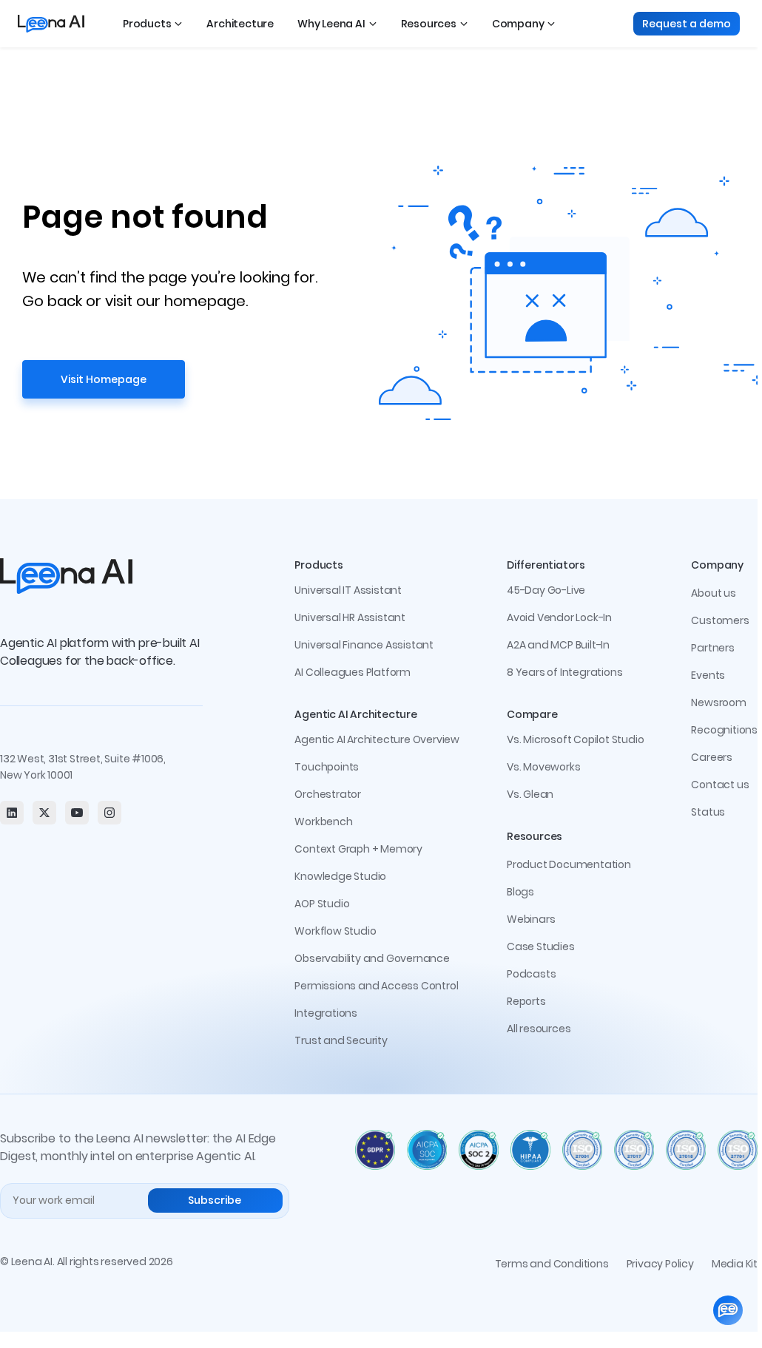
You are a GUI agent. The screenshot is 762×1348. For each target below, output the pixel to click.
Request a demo (686, 23)
